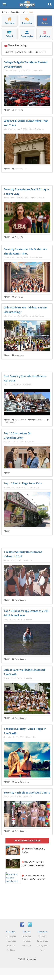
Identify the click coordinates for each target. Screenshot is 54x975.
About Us (43, 936)
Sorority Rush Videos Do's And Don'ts (27, 792)
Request (26, 940)
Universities (11, 936)
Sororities (11, 945)
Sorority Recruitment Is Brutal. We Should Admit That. (25, 251)
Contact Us (26, 945)
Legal (42, 949)
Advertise (27, 936)
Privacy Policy (43, 945)
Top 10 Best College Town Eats (23, 483)
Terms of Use (42, 940)
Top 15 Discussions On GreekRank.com (17, 435)
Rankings (11, 949)
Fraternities (11, 940)
